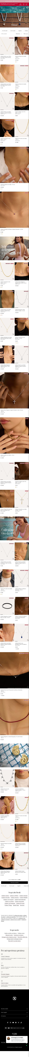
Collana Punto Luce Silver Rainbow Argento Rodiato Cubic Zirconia (20, 844)
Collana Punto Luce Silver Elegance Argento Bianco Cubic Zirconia (20, 562)
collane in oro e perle (15, 919)
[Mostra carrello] (27, 8)
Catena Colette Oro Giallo (7, 455)
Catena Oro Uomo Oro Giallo (21, 139)
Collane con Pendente (10, 903)
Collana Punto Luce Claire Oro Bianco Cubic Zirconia (6, 562)
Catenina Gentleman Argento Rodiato (20, 790)
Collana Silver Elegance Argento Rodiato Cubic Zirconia (5, 366)
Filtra (25, 33)
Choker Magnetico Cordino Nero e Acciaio (6, 617)
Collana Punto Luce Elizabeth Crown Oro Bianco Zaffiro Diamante (20, 644)
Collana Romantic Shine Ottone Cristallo (20, 310)
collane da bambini (11, 916)
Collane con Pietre (9, 901)
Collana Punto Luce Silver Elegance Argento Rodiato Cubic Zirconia (6, 112)
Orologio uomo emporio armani (9, 937)
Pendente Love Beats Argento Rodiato (5, 816)
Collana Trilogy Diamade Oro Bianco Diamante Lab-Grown (6, 510)
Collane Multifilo (24, 897)
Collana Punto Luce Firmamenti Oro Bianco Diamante (11, 691)
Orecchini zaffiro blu (22, 937)
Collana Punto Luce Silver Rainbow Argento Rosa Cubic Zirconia (6, 310)
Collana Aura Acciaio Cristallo (5, 790)
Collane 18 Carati (20, 903)
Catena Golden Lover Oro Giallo (20, 112)
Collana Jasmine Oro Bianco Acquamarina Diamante (21, 617)
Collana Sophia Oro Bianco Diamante (20, 589)
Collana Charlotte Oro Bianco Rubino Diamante (12, 229)
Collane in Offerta (14, 895)
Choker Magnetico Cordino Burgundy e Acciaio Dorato (11, 737)
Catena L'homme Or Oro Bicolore (20, 338)
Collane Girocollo (5, 897)
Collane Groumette (19, 901)
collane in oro (22, 918)
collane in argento (5, 919)
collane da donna (18, 915)
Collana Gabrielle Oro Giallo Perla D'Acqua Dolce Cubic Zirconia (6, 338)
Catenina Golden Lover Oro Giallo (20, 482)
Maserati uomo (9, 935)
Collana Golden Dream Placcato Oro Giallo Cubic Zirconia (20, 872)
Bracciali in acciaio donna (14, 941)
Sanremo (22, 905)
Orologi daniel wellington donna (14, 939)
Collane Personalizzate (20, 899)
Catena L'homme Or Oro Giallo (5, 139)
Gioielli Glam (16, 905)
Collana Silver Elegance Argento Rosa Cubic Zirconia (21, 282)
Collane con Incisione (8, 899)
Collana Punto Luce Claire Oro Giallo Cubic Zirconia (6, 57)
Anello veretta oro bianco (11, 933)
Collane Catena (5, 895)
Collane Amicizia (15, 897)
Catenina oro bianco (18, 935)
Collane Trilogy (8, 905)
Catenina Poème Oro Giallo (20, 57)
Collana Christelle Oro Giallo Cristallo (21, 510)
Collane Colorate (23, 895)
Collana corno (21, 933)
